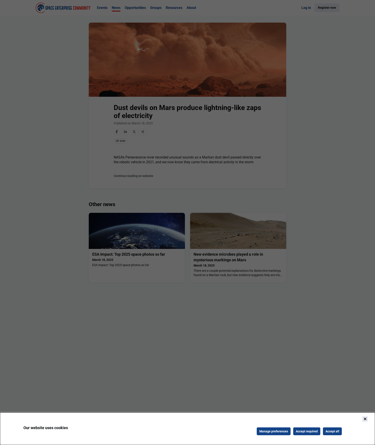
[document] (187, 428)
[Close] (365, 419)
